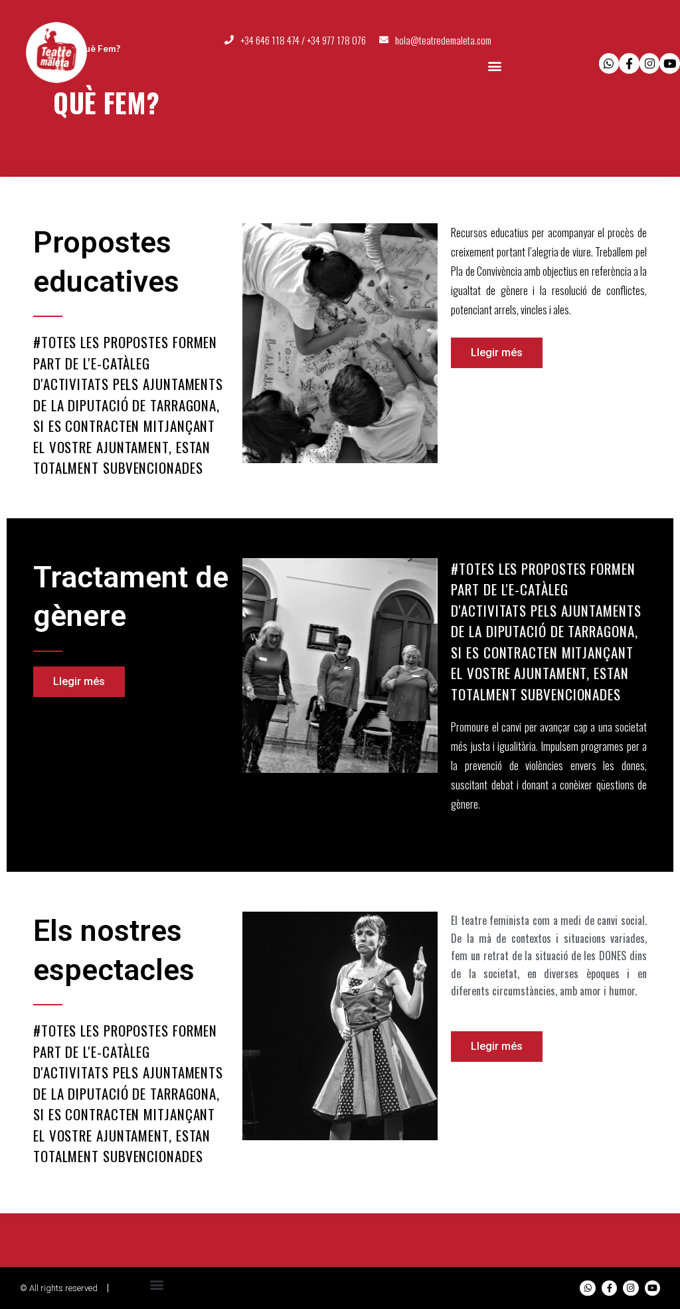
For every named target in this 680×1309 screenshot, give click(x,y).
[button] (495, 65)
